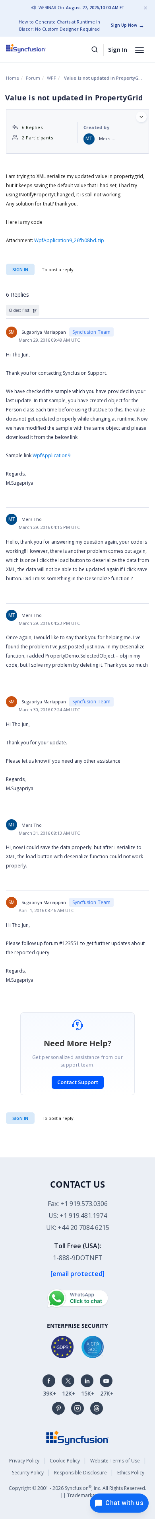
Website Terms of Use (115, 1460)
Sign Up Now (124, 25)
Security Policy (28, 1472)
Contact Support (77, 1082)
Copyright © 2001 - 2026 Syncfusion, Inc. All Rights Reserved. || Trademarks (77, 1491)
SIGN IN (20, 1118)
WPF (51, 78)
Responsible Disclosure (80, 1472)
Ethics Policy (130, 1472)
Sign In (117, 49)
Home (12, 78)
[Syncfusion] (77, 1437)
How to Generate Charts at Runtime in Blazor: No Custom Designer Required (59, 25)
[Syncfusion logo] (35, 48)
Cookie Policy (65, 1460)
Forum (33, 78)
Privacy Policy (24, 1460)
